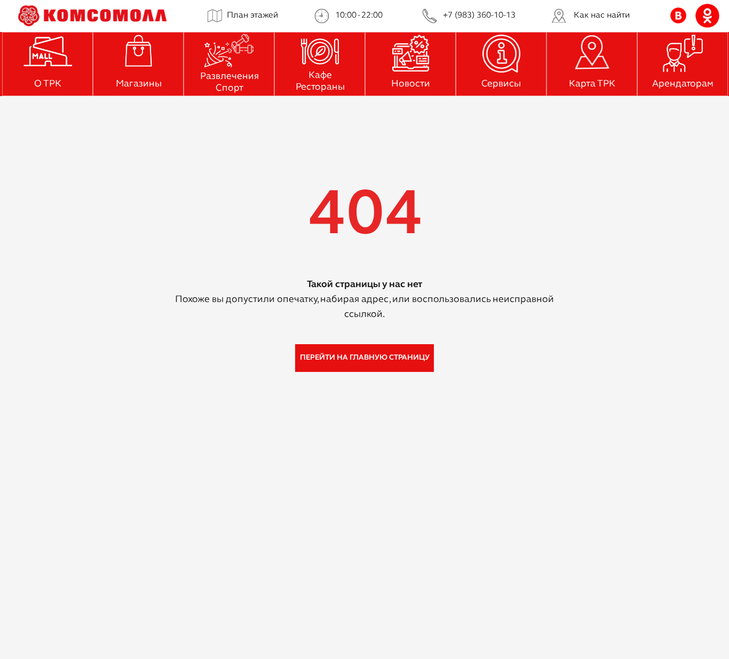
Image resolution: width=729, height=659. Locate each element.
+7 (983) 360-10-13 (479, 15)
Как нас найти (602, 15)
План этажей (252, 15)
